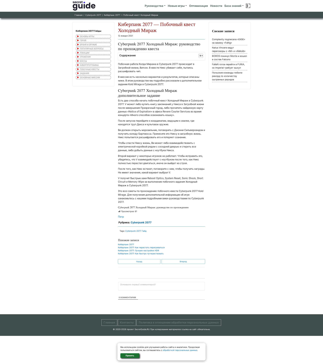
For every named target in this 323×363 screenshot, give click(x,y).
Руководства (154, 5)
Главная (79, 15)
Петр (121, 216)
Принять (130, 355)
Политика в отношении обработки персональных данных (179, 322)
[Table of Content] (201, 56)
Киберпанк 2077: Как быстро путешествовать (141, 253)
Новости (216, 5)
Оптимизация (198, 5)
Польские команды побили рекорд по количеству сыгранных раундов (227, 76)
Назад (139, 261)
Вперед (183, 261)
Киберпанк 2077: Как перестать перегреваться (141, 247)
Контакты (127, 322)
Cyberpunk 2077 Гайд (135, 231)
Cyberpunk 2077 (93, 15)
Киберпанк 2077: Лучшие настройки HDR (138, 250)
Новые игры (176, 5)
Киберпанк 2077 (126, 244)
